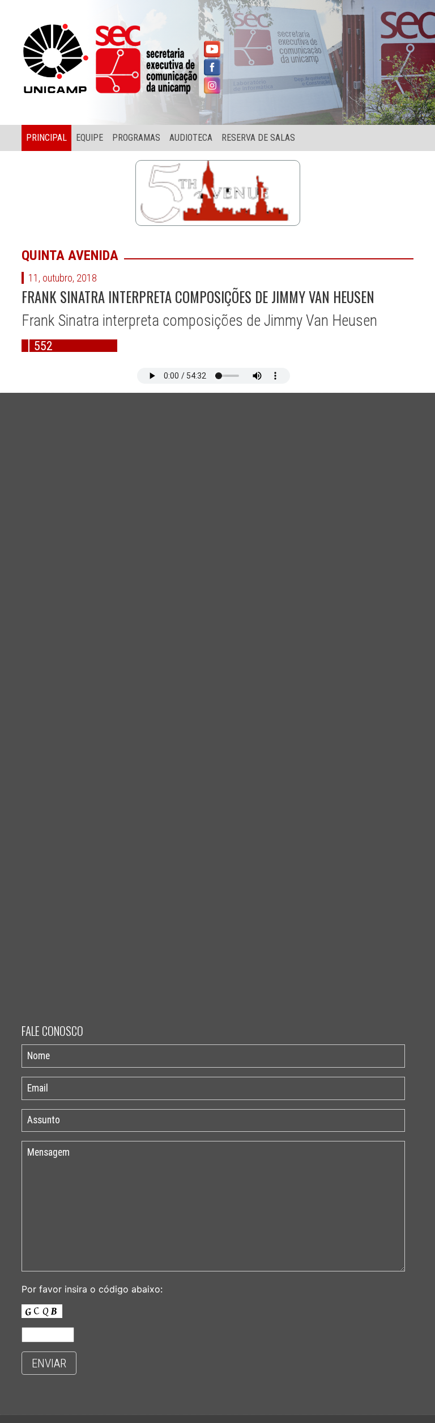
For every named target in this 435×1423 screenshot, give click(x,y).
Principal (46, 137)
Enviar (49, 1363)
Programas (136, 137)
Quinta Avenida (70, 255)
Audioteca (190, 137)
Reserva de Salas (258, 137)
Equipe (89, 137)
